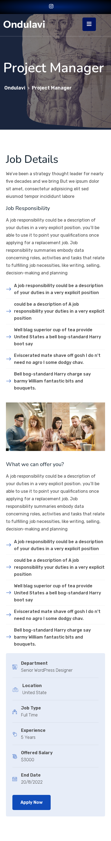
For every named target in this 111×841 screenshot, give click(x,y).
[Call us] (58, 7)
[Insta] (51, 7)
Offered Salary (37, 752)
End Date (31, 775)
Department (34, 663)
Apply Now (31, 802)
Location (32, 685)
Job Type (31, 708)
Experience (33, 730)
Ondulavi (24, 24)
